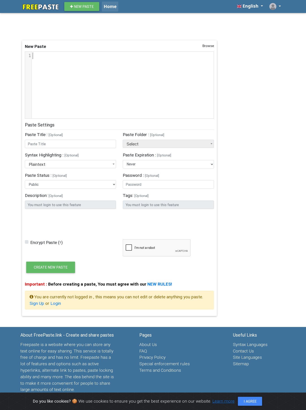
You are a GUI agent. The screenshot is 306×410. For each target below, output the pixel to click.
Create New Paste (50, 267)
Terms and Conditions (160, 370)
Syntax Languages (250, 344)
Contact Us (243, 351)
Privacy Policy (152, 357)
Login (55, 303)
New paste (83, 6)
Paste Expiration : (147, 155)
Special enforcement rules (164, 363)
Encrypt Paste (43, 242)
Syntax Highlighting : (52, 155)
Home (110, 6)
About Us (148, 344)
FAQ (143, 351)
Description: (44, 195)
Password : (141, 175)
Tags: (136, 195)
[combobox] (168, 144)
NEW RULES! (159, 284)
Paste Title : (44, 134)
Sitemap (241, 363)
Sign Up (37, 303)
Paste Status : (46, 175)
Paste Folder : (143, 134)
